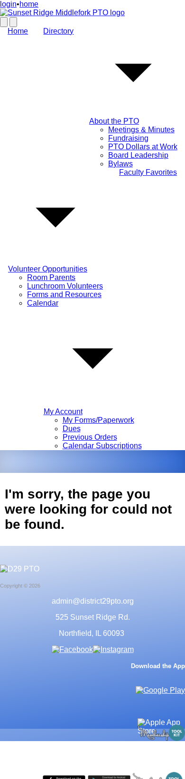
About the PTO (114, 121)
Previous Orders (90, 437)
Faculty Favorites (148, 172)
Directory (58, 31)
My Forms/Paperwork (98, 420)
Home (18, 31)
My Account (63, 412)
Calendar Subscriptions (102, 446)
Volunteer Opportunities (47, 269)
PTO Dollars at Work (142, 147)
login (8, 4)
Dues (72, 429)
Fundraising (128, 138)
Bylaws (120, 164)
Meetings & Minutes (141, 130)
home (28, 4)
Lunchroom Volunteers (65, 286)
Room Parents (51, 277)
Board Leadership (138, 155)
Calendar (42, 303)
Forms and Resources (64, 294)
